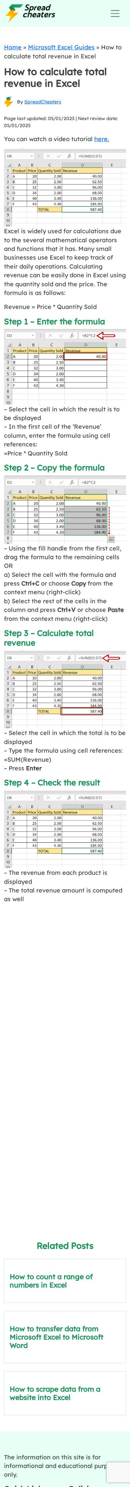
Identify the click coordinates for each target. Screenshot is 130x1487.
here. (101, 138)
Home (13, 47)
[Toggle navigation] (115, 13)
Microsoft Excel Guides (61, 47)
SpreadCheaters (42, 102)
